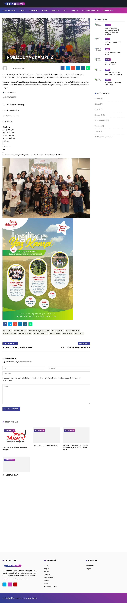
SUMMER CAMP (25, 334)
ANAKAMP (7, 331)
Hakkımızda (108, 10)
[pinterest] (82, 68)
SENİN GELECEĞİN (10, 334)
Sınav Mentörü (8, 10)
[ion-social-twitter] (4, 584)
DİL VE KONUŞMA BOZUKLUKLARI (111, 64)
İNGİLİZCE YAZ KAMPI (10, 475)
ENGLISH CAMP (58, 331)
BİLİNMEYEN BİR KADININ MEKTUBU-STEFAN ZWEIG (113, 74)
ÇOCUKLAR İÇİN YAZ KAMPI (39, 331)
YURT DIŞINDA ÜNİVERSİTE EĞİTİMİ (45, 445)
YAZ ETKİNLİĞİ (55, 334)
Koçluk (22, 10)
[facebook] (62, 68)
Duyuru (74, 10)
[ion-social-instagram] (10, 584)
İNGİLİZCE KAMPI (73, 331)
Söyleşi (45, 10)
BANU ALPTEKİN (20, 331)
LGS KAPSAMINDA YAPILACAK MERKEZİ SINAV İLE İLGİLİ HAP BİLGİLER (112, 31)
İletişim (88, 569)
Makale (55, 10)
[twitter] (67, 68)
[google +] (72, 68)
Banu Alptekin (20, 68)
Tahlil (65, 10)
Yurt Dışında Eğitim (90, 10)
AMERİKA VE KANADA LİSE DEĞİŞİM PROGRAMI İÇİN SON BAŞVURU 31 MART (75, 447)
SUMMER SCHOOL (41, 334)
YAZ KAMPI (68, 334)
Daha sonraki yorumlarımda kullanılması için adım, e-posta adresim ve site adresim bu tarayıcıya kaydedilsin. (41, 379)
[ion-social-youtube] (15, 584)
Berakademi (18, 598)
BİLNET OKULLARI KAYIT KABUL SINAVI (113, 84)
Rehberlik (33, 10)
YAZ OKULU (79, 334)
